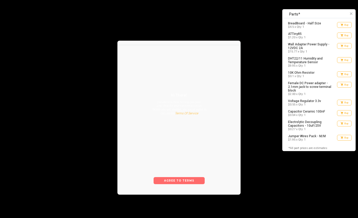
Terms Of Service (186, 113)
